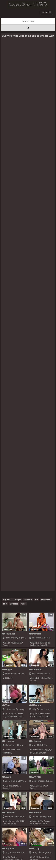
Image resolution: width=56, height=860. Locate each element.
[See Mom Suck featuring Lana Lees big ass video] (41, 622)
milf (5, 603)
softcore (14, 603)
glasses (47, 642)
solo (43, 716)
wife (23, 603)
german (20, 713)
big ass (7, 713)
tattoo (21, 716)
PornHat (36, 633)
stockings (6, 788)
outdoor (33, 788)
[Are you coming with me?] (41, 801)
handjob (33, 645)
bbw (10, 785)
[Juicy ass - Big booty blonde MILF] (14, 694)
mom (35, 680)
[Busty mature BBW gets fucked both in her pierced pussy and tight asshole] (14, 765)
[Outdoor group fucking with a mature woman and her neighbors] (41, 765)
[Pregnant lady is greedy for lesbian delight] (14, 622)
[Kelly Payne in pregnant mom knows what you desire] (41, 694)
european (47, 821)
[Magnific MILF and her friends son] (41, 729)
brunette (34, 678)
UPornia (36, 705)
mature (42, 645)
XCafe (8, 776)
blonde (7, 749)
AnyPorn (36, 776)
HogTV (9, 669)
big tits (6, 599)
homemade (36, 824)
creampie (15, 821)
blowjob (40, 642)
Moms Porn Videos (28, 4)
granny (47, 857)
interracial (45, 599)
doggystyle (48, 749)
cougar (17, 599)
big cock (34, 857)
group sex (35, 785)
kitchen (44, 678)
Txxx (7, 705)
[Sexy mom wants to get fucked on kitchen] (41, 658)
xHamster (37, 669)
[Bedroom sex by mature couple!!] (14, 658)
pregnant (6, 645)
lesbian (16, 642)
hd (36, 599)
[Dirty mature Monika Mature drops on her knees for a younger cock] (14, 837)
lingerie (6, 716)
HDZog (36, 848)
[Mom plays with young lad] (14, 729)
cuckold (28, 599)
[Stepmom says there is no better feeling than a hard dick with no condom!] (14, 801)
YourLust (10, 633)
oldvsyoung (7, 752)
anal (6, 785)
